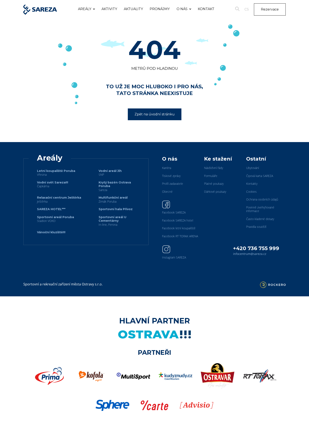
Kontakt (206, 9)
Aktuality (133, 9)
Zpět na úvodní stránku (155, 114)
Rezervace (270, 9)
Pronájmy (160, 9)
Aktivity (109, 9)
